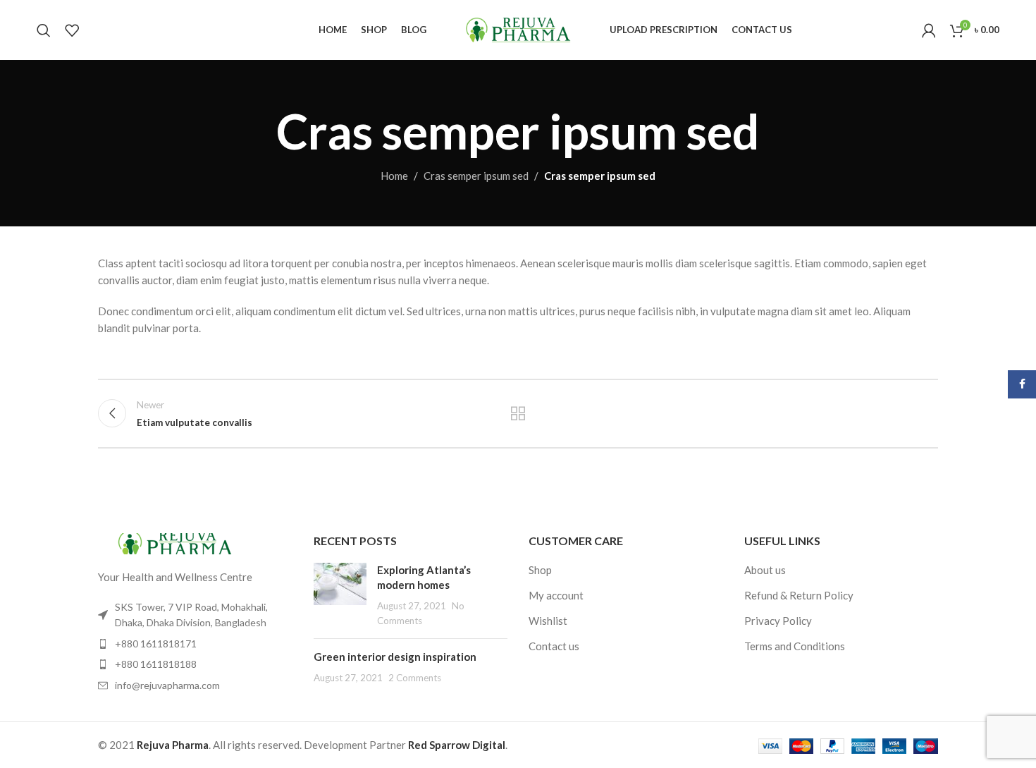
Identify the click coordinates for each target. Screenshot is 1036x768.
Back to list (518, 413)
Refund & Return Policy (798, 595)
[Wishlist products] (72, 30)
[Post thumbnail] (340, 595)
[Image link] (175, 542)
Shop (540, 569)
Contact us (554, 646)
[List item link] (195, 644)
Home (394, 175)
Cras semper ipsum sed (476, 175)
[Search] (44, 30)
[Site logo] (518, 28)
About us (765, 569)
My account (556, 595)
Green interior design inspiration (395, 656)
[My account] (929, 30)
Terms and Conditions (794, 646)
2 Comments (414, 677)
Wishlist (548, 620)
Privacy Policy (778, 620)
